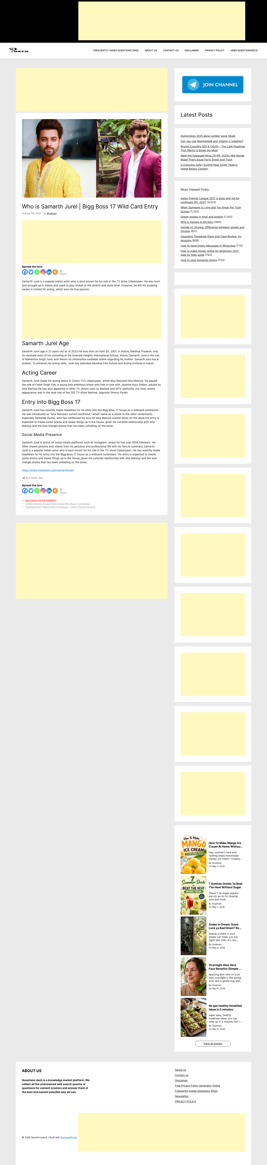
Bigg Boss (31, 500)
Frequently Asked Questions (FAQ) (116, 50)
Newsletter (182, 1096)
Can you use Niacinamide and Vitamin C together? (212, 141)
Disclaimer (192, 50)
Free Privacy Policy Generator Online (197, 1085)
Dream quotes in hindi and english (202, 216)
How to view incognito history (199, 260)
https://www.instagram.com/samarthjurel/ (48, 470)
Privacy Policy (215, 50)
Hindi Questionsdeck (244, 50)
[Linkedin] (49, 272)
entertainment (47, 500)
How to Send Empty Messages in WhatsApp (208, 245)
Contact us (170, 50)
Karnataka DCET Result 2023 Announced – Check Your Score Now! (60, 507)
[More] (55, 272)
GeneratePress (69, 1137)
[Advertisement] (161, 21)
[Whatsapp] (37, 272)
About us (151, 50)
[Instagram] (43, 272)
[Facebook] (25, 272)
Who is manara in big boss (197, 222)
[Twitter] (31, 272)
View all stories (212, 1043)
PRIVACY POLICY (185, 1101)
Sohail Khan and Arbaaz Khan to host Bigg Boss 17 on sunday (57, 503)
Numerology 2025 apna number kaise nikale (208, 136)
